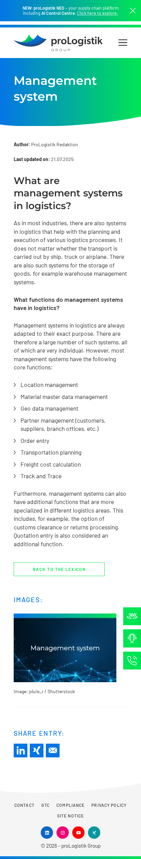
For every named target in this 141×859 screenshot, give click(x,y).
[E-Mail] (53, 750)
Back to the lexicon (59, 569)
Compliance (70, 805)
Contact (24, 805)
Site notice (70, 815)
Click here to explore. (97, 13)
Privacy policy (109, 805)
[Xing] (36, 750)
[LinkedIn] (20, 750)
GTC (45, 805)
